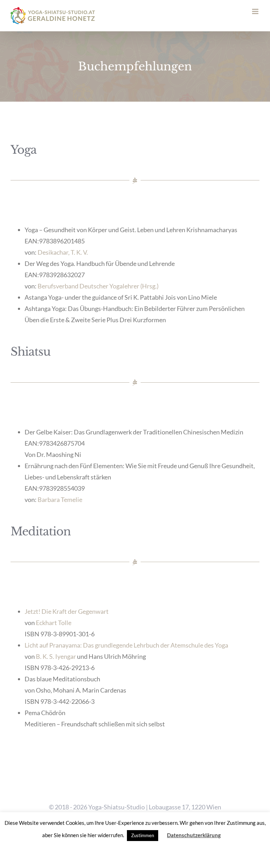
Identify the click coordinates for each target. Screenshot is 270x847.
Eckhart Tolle (53, 622)
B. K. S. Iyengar (56, 656)
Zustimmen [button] (142, 835)
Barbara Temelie (60, 499)
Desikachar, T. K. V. (63, 252)
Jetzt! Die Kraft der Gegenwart (67, 611)
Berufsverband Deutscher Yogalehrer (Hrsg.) (98, 286)
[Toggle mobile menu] (255, 11)
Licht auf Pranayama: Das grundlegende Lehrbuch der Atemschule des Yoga (126, 645)
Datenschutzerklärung (194, 835)
